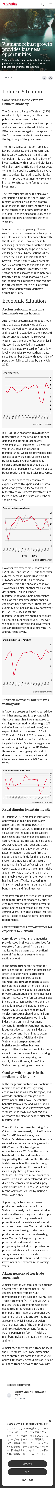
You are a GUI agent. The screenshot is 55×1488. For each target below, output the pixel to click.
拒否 (27, 1472)
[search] (42, 4)
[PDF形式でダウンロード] (50, 78)
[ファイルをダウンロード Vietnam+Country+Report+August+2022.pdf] (9, 1395)
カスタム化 (27, 1480)
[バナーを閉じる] (50, 1421)
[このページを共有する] (44, 78)
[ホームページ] (9, 4)
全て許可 (27, 1464)
